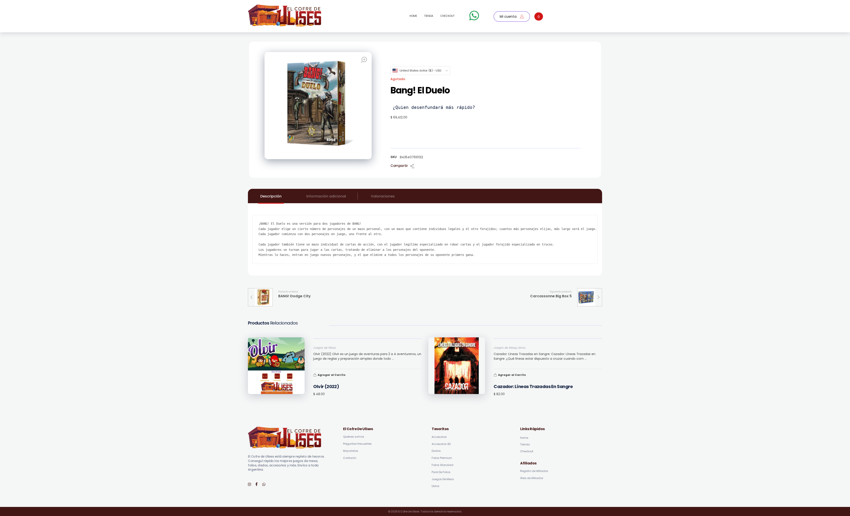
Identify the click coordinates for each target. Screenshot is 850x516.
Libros (521, 348)
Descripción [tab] (271, 196)
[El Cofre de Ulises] (285, 15)
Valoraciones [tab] (383, 196)
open (364, 60)
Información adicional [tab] (326, 196)
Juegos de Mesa (324, 348)
